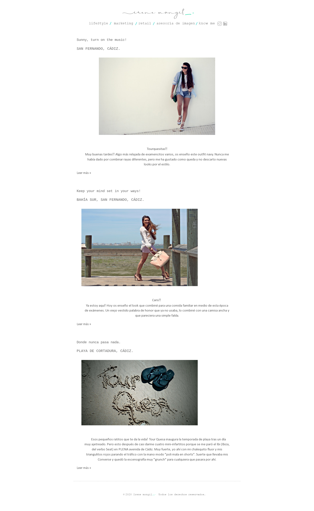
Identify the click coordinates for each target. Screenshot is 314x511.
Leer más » (84, 173)
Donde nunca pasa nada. (99, 342)
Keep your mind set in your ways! (109, 191)
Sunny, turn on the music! (102, 40)
